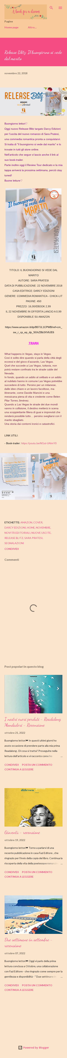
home (31, 527)
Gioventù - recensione (22, 832)
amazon (26, 522)
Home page (11, 27)
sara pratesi (33, 537)
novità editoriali (17, 532)
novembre (43, 527)
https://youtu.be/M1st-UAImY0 (39, 443)
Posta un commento (37, 764)
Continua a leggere (19, 769)
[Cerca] (51, 6)
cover (37, 522)
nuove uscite (41, 532)
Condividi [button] (11, 548)
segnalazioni (14, 543)
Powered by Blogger (36, 1047)
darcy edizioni (15, 527)
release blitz (13, 537)
